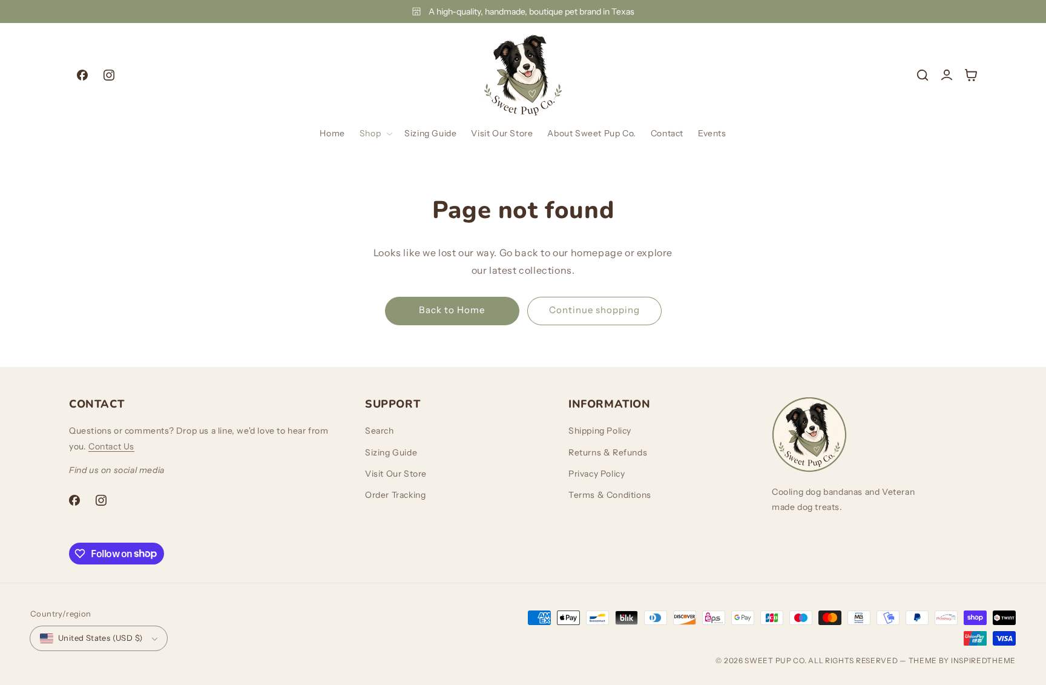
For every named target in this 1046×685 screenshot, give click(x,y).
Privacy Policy (596, 473)
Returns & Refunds (607, 452)
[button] (374, 133)
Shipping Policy (599, 430)
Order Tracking (395, 494)
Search (379, 430)
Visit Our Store (396, 473)
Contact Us (111, 446)
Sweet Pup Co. (775, 660)
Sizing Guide (391, 452)
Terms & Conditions (609, 494)
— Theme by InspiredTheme (957, 660)
